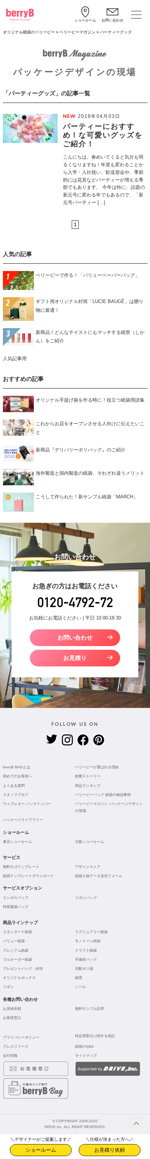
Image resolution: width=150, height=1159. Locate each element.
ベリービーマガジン (77, 32)
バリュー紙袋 (14, 941)
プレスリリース (15, 1046)
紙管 (78, 978)
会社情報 (10, 1056)
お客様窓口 (12, 1018)
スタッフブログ (15, 795)
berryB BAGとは (16, 767)
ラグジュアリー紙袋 (91, 932)
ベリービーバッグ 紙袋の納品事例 (103, 795)
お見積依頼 (12, 1009)
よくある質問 (14, 786)
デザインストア (87, 867)
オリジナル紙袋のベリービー (29, 32)
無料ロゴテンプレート (21, 867)
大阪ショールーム (89, 842)
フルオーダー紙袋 (17, 959)
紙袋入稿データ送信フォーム (98, 876)
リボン (8, 987)
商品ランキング (87, 786)
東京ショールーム (17, 842)
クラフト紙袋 (86, 950)
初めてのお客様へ (17, 776)
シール (80, 987)
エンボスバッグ (15, 898)
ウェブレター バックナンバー (27, 804)
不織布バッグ (86, 959)
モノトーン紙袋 (87, 941)
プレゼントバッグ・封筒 (23, 969)
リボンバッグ (86, 898)
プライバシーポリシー (21, 1037)
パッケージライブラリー (23, 820)
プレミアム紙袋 (15, 950)
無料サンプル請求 (89, 1009)
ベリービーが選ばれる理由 (97, 767)
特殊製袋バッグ (15, 907)
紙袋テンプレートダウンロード (28, 876)
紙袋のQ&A (84, 1046)
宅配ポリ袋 (84, 969)
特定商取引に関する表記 (95, 1036)
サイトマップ (86, 1056)
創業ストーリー (87, 776)
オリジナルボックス (19, 978)
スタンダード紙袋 (17, 932)
